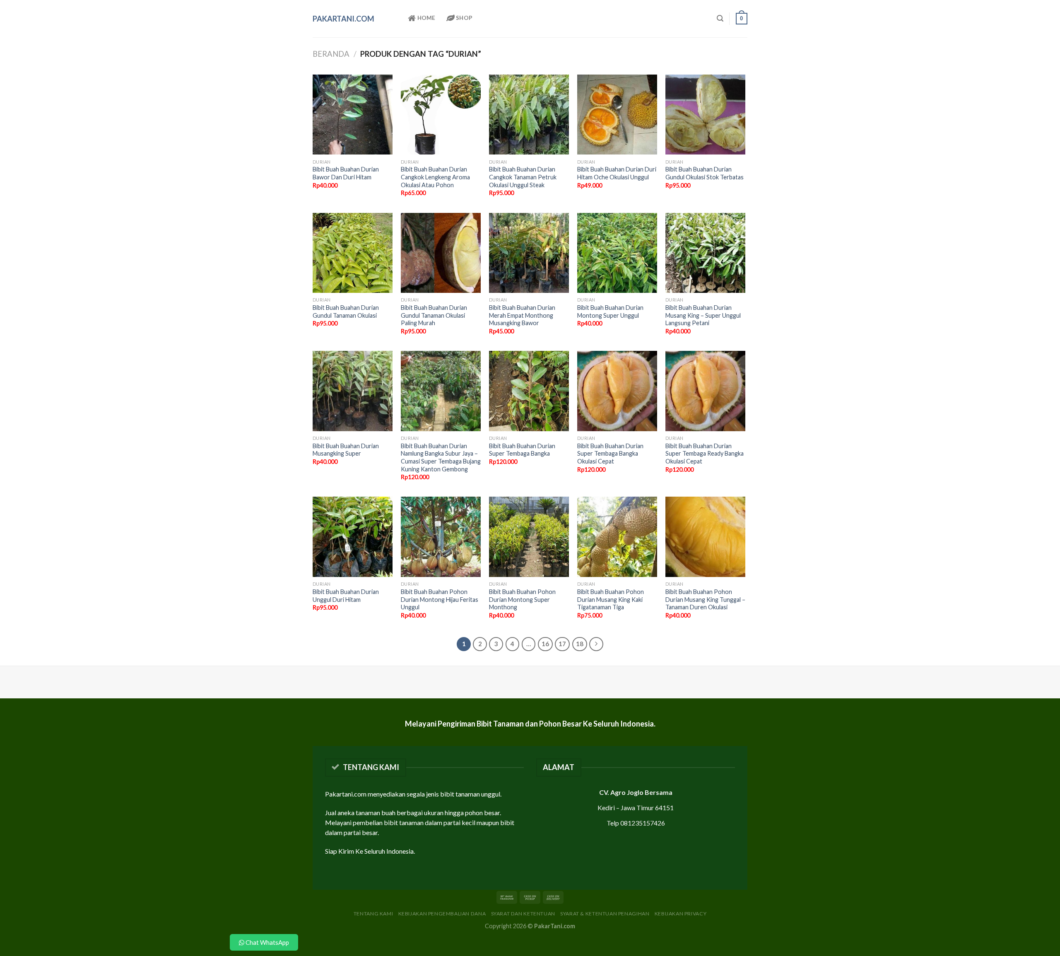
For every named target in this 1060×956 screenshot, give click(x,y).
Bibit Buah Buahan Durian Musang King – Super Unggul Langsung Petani (703, 315)
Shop (463, 17)
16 (545, 643)
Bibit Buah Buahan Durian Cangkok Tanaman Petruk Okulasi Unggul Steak (522, 177)
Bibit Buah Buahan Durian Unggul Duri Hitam (346, 595)
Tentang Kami (373, 913)
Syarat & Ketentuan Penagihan (604, 913)
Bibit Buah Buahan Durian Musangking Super (346, 449)
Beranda (331, 53)
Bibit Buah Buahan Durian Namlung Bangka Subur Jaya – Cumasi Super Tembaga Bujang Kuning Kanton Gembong (441, 457)
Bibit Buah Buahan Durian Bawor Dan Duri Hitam (346, 173)
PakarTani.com (343, 18)
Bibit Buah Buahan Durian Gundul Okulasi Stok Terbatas (704, 173)
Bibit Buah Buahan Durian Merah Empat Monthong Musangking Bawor (522, 315)
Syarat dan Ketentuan (523, 913)
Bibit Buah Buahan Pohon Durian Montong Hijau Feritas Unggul (439, 599)
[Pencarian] (720, 18)
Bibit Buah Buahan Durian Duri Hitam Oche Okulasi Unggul (616, 173)
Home (425, 17)
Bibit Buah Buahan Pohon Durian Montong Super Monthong (522, 599)
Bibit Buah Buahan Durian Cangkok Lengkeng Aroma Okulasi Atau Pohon (435, 177)
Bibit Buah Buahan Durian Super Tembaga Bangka (522, 449)
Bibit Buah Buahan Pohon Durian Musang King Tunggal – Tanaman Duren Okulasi (705, 599)
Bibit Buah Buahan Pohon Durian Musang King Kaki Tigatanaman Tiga (610, 599)
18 (579, 643)
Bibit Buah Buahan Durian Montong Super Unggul (610, 311)
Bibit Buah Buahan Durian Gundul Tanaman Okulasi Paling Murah (434, 315)
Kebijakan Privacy (680, 913)
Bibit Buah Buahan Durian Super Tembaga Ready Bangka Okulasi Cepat (704, 453)
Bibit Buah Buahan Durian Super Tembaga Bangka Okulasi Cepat (610, 453)
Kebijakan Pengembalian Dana (442, 913)
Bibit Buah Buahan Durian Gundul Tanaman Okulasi (346, 311)
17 (562, 643)
